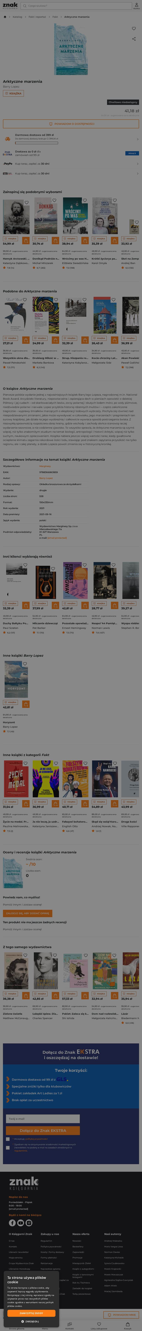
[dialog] (31, 1299)
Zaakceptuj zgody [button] (31, 1313)
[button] (31, 1321)
